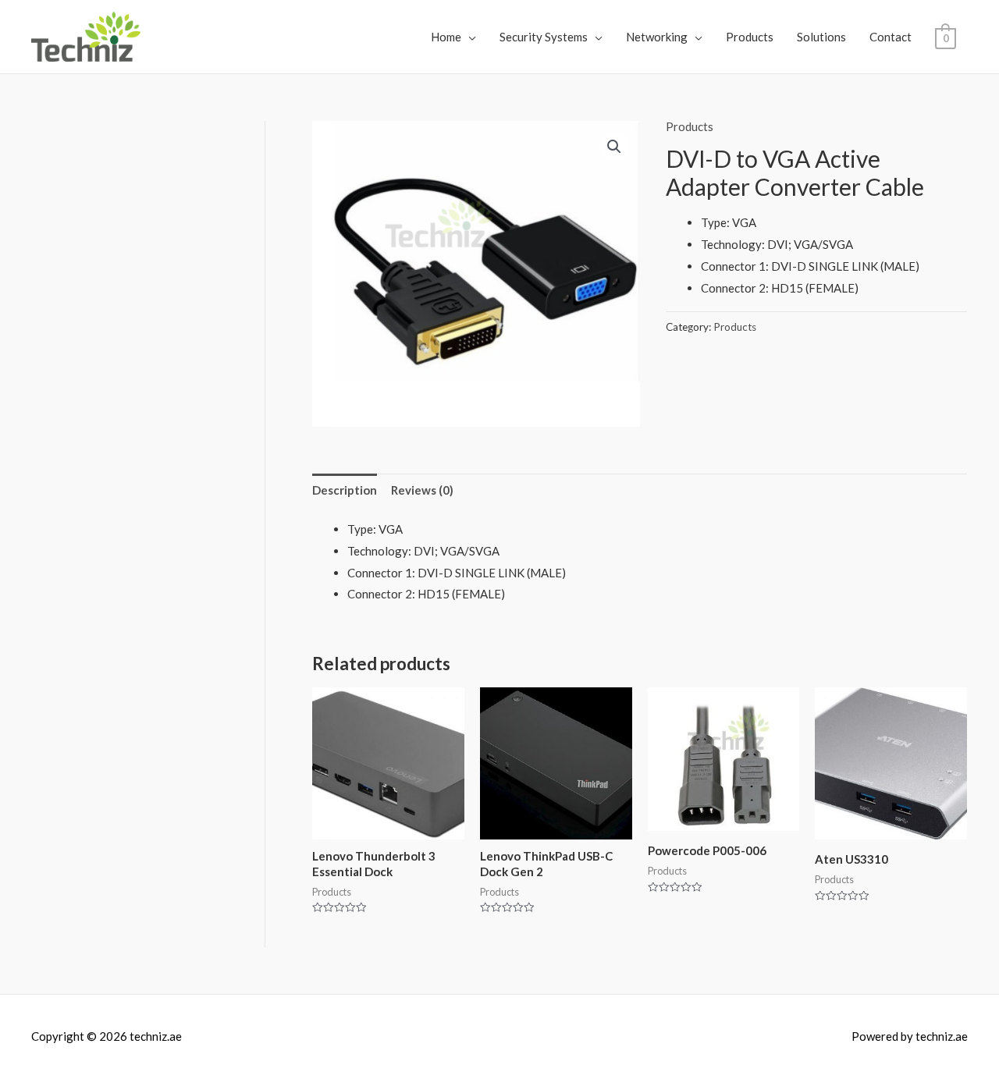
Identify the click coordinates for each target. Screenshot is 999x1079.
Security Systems (544, 37)
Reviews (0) (422, 490)
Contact (890, 37)
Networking (657, 37)
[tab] (344, 490)
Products (749, 37)
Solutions (821, 37)
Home (446, 37)
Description (344, 490)
